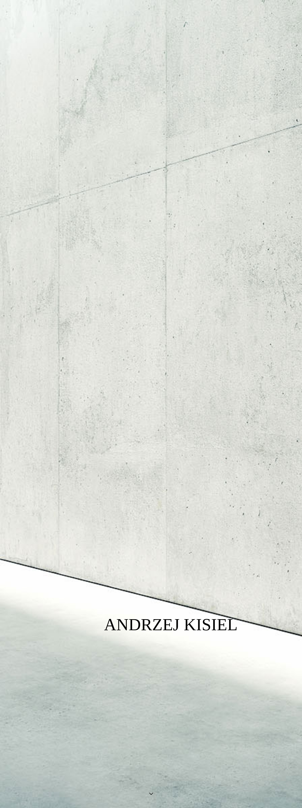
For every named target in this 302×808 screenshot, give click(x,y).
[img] (151, 404)
